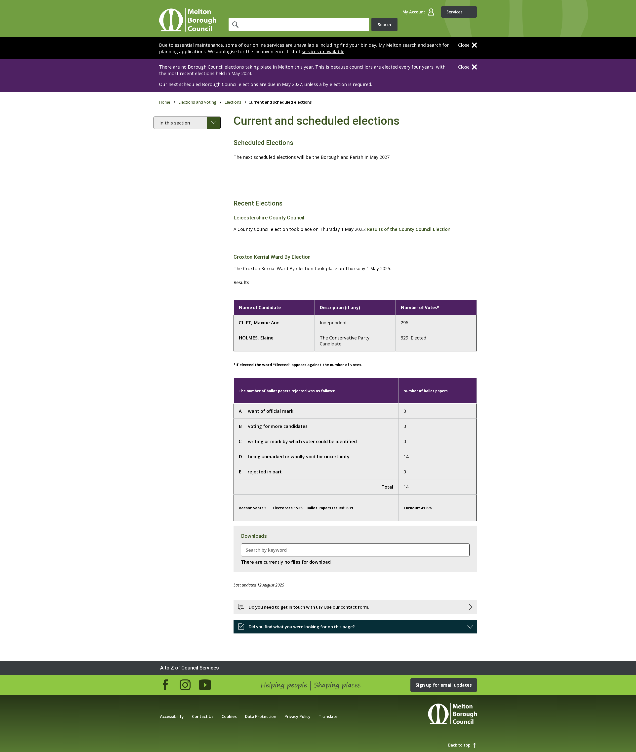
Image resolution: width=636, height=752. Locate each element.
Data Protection (260, 716)
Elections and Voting (197, 102)
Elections (233, 102)
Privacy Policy (297, 716)
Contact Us (202, 716)
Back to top (459, 745)
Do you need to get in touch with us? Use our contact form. (308, 607)
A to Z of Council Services (189, 668)
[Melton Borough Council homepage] (452, 714)
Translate (328, 716)
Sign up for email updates (444, 685)
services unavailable (323, 51)
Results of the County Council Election (408, 229)
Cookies (229, 716)
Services (454, 12)
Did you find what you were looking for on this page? (301, 626)
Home (187, 19)
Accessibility (172, 716)
